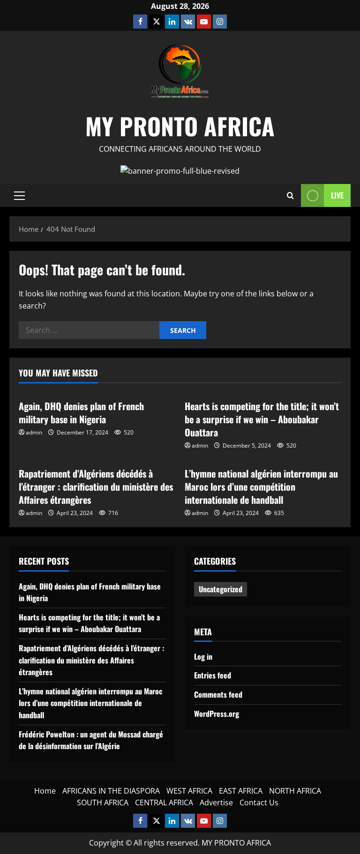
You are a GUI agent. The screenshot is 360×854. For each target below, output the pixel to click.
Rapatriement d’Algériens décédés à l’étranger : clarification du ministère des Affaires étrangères (96, 486)
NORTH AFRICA (295, 791)
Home (45, 791)
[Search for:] (89, 330)
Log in (203, 656)
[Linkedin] (172, 22)
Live (337, 195)
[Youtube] (204, 22)
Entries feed (212, 675)
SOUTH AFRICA (102, 802)
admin (34, 432)
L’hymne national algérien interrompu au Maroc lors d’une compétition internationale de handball (261, 486)
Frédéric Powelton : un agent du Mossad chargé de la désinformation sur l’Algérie (91, 740)
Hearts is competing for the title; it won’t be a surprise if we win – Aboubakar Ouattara (262, 419)
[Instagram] (220, 22)
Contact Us (259, 802)
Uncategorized (220, 589)
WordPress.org (216, 713)
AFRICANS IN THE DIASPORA (111, 791)
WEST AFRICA (189, 791)
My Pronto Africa (180, 125)
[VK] (188, 22)
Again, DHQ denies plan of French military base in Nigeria (81, 412)
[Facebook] (140, 22)
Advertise (216, 802)
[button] (19, 196)
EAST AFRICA (240, 791)
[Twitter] (156, 22)
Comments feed (218, 694)
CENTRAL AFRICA (164, 802)
